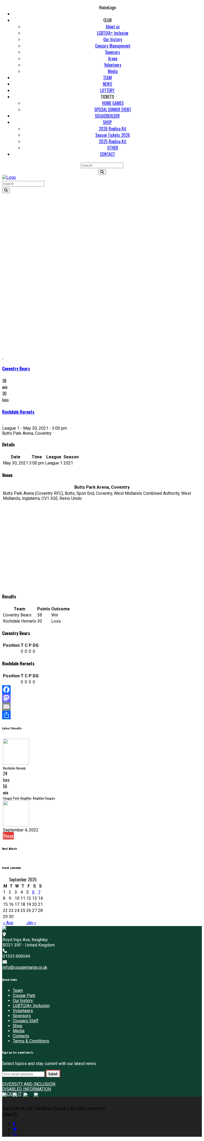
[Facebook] (102, 689)
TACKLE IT (12, 1094)
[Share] (102, 715)
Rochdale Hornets (18, 412)
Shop (17, 1025)
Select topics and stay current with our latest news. (49, 1063)
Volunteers (23, 1010)
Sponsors (22, 1015)
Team (18, 990)
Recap (8, 835)
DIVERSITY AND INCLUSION (28, 1084)
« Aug (8, 922)
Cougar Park (24, 995)
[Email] (102, 706)
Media (18, 1030)
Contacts (21, 1035)
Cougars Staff (26, 1020)
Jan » (31, 922)
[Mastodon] (102, 698)
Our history (23, 1000)
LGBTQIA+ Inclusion (31, 1005)
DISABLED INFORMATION (26, 1089)
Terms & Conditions (31, 1040)
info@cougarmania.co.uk (25, 967)
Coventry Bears (16, 368)
